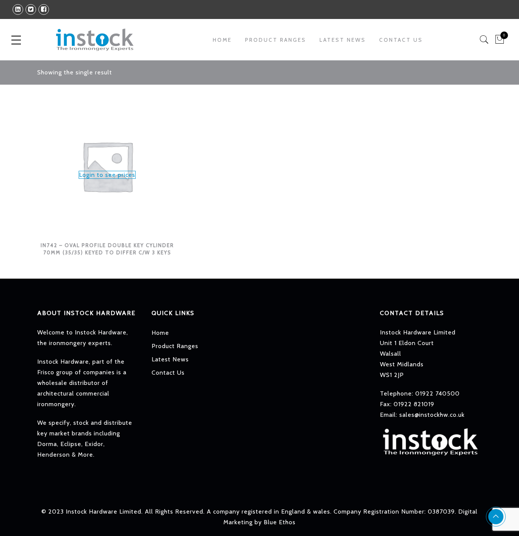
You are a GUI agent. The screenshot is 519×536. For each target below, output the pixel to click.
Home (222, 39)
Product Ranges (175, 346)
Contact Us (401, 39)
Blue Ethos (280, 522)
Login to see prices (107, 174)
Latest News (343, 39)
